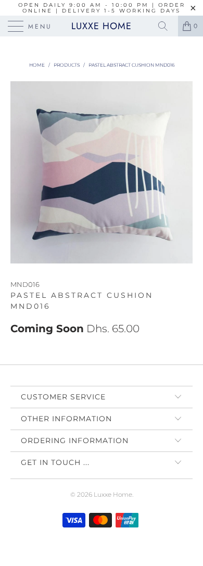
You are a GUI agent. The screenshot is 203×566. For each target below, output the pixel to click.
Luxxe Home (101, 26)
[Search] (166, 26)
